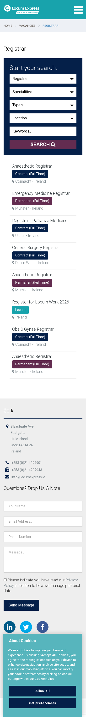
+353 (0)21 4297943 (26, 470)
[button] (43, 79)
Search (40, 144)
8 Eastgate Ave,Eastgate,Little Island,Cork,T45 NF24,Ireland (22, 439)
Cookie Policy (44, 678)
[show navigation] (77, 10)
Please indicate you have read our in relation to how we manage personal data (42, 585)
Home (8, 25)
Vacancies (27, 25)
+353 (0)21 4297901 (26, 463)
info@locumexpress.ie (28, 477)
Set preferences (42, 703)
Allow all (42, 691)
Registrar (51, 25)
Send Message (21, 605)
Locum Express (21, 9)
